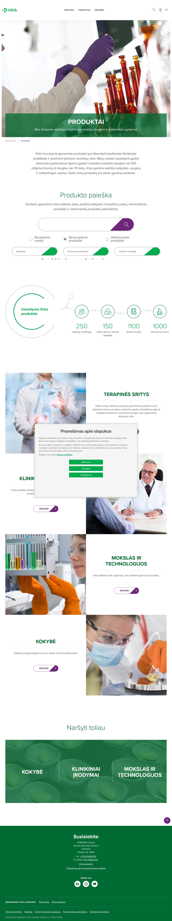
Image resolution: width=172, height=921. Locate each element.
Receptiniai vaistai (42, 239)
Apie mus (69, 10)
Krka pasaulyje (86, 864)
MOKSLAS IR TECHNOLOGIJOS (140, 772)
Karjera (99, 10)
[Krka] (10, 10)
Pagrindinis (10, 141)
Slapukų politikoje (64, 455)
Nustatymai (86, 468)
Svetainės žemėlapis (99, 912)
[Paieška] (154, 10)
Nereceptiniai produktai (78, 239)
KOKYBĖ (32, 772)
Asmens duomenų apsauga (47, 912)
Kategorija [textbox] (21, 251)
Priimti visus (86, 462)
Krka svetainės (58, 902)
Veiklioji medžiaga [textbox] (127, 251)
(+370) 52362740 (88, 856)
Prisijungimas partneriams (75, 912)
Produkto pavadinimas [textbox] (78, 251)
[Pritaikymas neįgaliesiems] (166, 10)
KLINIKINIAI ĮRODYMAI (86, 772)
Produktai (84, 10)
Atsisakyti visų (86, 475)
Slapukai (28, 912)
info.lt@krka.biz (91, 859)
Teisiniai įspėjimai (13, 912)
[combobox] (35, 251)
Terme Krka (44, 902)
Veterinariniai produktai (120, 239)
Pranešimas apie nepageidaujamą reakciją (86, 868)
